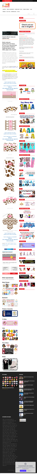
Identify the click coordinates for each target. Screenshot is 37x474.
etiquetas (4, 433)
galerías (13, 435)
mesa (14, 446)
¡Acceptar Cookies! (23, 470)
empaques (13, 432)
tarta (3, 461)
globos (8, 436)
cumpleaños (12, 243)
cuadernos (8, 429)
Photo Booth (4, 420)
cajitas (6, 243)
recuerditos (11, 244)
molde (3, 448)
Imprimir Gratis (13, 11)
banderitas (9, 423)
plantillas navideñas (5, 452)
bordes (14, 425)
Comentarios (22, 420)
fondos (9, 433)
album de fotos (10, 422)
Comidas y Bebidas (26, 9)
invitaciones (7, 244)
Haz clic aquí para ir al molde (9, 85)
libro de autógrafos (12, 443)
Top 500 (18, 11)
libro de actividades (5, 443)
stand (3, 459)
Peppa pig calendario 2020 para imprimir (14, 269)
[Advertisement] (10, 23)
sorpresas (14, 244)
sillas (3, 458)
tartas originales (8, 461)
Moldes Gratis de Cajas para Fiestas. (8, 387)
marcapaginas (4, 446)
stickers (7, 459)
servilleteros (13, 456)
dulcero (15, 243)
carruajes (13, 426)
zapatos (4, 465)
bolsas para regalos (5, 425)
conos (3, 429)
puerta (11, 452)
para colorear (13, 449)
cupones (13, 429)
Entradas (21, 419)
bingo (14, 423)
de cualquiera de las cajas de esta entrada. (10, 89)
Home (14, 471)
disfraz (3, 432)
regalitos (4, 455)
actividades (4, 422)
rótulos (8, 455)
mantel (3, 445)
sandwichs (13, 455)
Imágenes (4, 11)
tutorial (4, 462)
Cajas (31, 9)
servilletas (9, 456)
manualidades (8, 445)
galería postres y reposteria (6, 435)
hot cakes (4, 439)
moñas (8, 448)
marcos (10, 446)
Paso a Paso (8, 11)
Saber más (28, 470)
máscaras (4, 449)
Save (15, 249)
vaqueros (8, 33)
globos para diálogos (13, 436)
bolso (10, 425)
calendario (8, 426)
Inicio (4, 33)
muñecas (12, 448)
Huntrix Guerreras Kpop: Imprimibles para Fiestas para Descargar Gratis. (23, 0)
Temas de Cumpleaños (10, 9)
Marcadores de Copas (9, 419)
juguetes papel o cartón (6, 442)
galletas (4, 436)
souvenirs (3, 245)
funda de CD (13, 433)
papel (8, 449)
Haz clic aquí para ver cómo (10, 82)
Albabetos (4, 9)
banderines (4, 423)
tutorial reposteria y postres (10, 462)
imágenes (14, 439)
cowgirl (9, 243)
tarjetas (11, 459)
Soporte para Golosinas (11, 420)
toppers (14, 461)
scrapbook (4, 456)
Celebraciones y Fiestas (18, 9)
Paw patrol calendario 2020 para (5, 269)
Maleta (3, 419)
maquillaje (14, 445)
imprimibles (4, 244)
